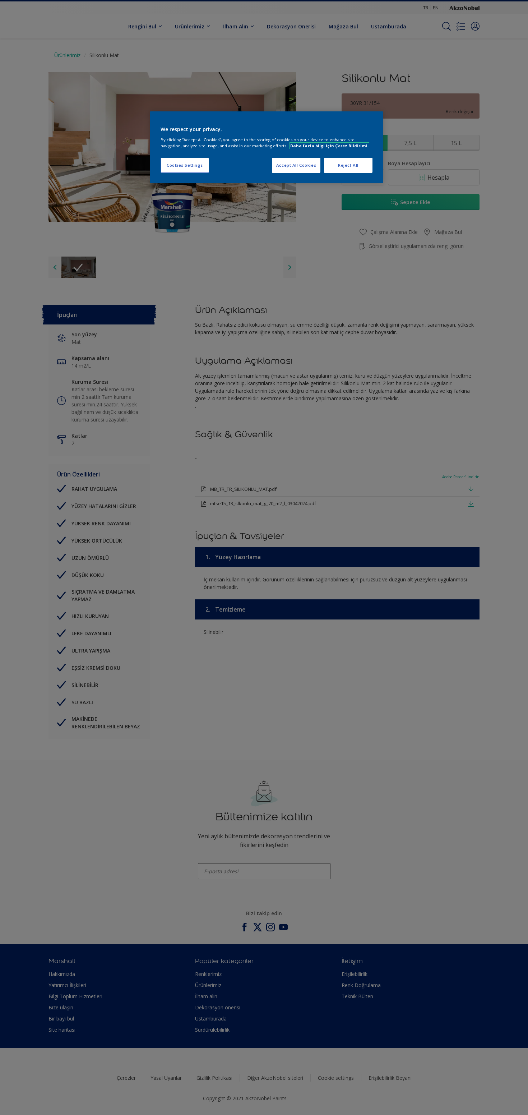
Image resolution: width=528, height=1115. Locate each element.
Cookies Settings (185, 165)
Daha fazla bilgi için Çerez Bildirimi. (329, 145)
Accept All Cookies (296, 165)
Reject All (348, 165)
